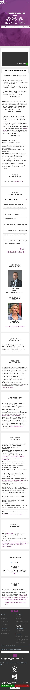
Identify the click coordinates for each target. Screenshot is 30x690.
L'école (2, 617)
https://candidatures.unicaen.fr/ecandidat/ (12, 515)
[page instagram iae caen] (15, 611)
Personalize (15, 688)
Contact (7, 663)
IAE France (3, 620)
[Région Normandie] (14, 677)
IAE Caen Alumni (4, 624)
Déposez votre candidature (22, 623)
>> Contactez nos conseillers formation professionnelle (15, 327)
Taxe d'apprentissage (20, 642)
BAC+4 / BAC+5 (19, 618)
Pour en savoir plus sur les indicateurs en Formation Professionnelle (15, 600)
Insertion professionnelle (21, 637)
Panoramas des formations (22, 621)
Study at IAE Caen (19, 632)
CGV (21, 663)
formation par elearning (15, 71)
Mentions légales (15, 663)
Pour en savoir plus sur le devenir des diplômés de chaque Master (14, 596)
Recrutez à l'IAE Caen (20, 640)
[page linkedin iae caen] (17, 611)
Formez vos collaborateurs (22, 639)
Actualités (3, 626)
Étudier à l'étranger (20, 630)
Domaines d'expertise (5, 630)
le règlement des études (12, 386)
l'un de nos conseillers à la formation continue (14, 479)
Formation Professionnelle (20, 625)
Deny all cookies (23, 685)
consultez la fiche (19, 181)
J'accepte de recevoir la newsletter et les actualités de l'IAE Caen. (13, 658)
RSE (1, 623)
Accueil (2, 663)
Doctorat (18, 620)
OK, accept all (8, 685)
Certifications (4, 618)
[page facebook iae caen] (12, 611)
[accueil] (3, 2)
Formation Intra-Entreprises (22, 636)
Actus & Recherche (5, 633)
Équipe (2, 632)
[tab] (15, 199)
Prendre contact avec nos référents (11, 415)
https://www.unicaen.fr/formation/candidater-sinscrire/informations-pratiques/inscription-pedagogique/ (13, 458)
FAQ (1, 664)
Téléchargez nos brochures (8, 645)
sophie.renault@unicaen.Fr (16, 426)
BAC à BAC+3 (19, 617)
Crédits (25, 663)
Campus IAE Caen (4, 621)
